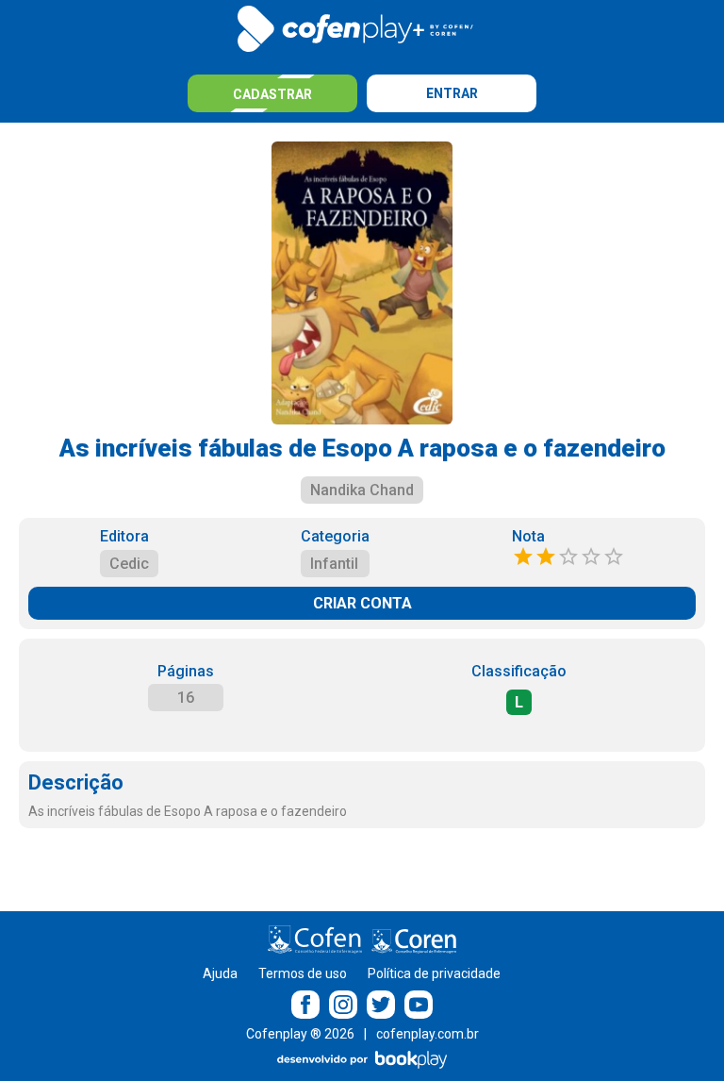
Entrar (452, 93)
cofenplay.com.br (427, 1033)
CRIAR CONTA (362, 603)
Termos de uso (302, 973)
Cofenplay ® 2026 (300, 1033)
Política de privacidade (434, 973)
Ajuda (220, 973)
